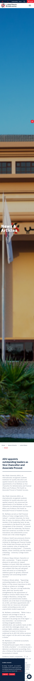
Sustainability (15, 1)
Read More (19, 671)
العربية (31, 1)
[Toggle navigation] (30, 5)
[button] (32, 121)
